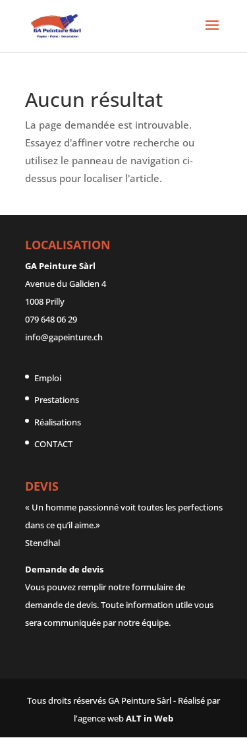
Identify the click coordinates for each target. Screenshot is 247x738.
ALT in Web (149, 718)
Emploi (47, 378)
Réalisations (57, 422)
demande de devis (61, 605)
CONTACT (53, 444)
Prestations (56, 400)
